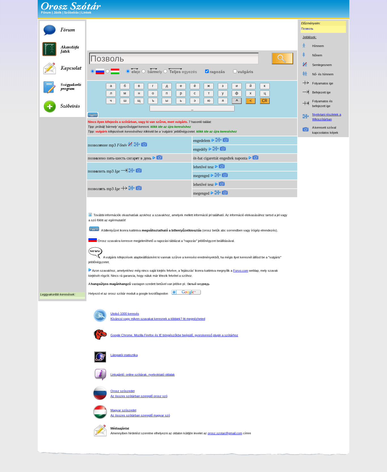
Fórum (46, 12)
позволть (96, 189)
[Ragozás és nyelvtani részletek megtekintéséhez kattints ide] (137, 145)
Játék (57, 12)
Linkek (86, 12)
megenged (201, 176)
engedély (200, 149)
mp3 (112, 145)
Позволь (307, 28)
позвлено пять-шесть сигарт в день (119, 158)
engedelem (201, 141)
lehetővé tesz (203, 167)
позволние (98, 145)
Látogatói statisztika (124, 355)
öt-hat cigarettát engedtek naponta (220, 158)
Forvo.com (240, 270)
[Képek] (144, 145)
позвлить (96, 171)
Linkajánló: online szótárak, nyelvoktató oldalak (142, 374)
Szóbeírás (71, 12)
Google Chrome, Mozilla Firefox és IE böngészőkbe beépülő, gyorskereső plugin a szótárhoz (174, 335)
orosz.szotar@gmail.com (225, 433)
